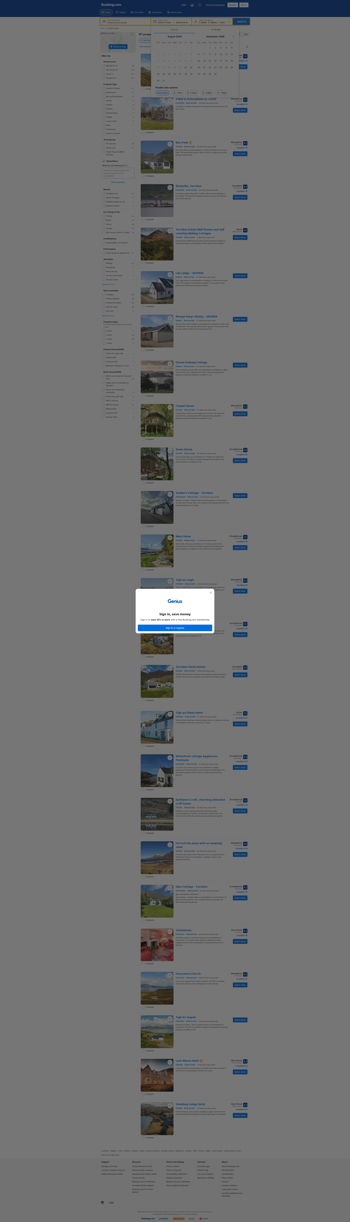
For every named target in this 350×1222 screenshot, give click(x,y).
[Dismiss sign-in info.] (210, 592)
